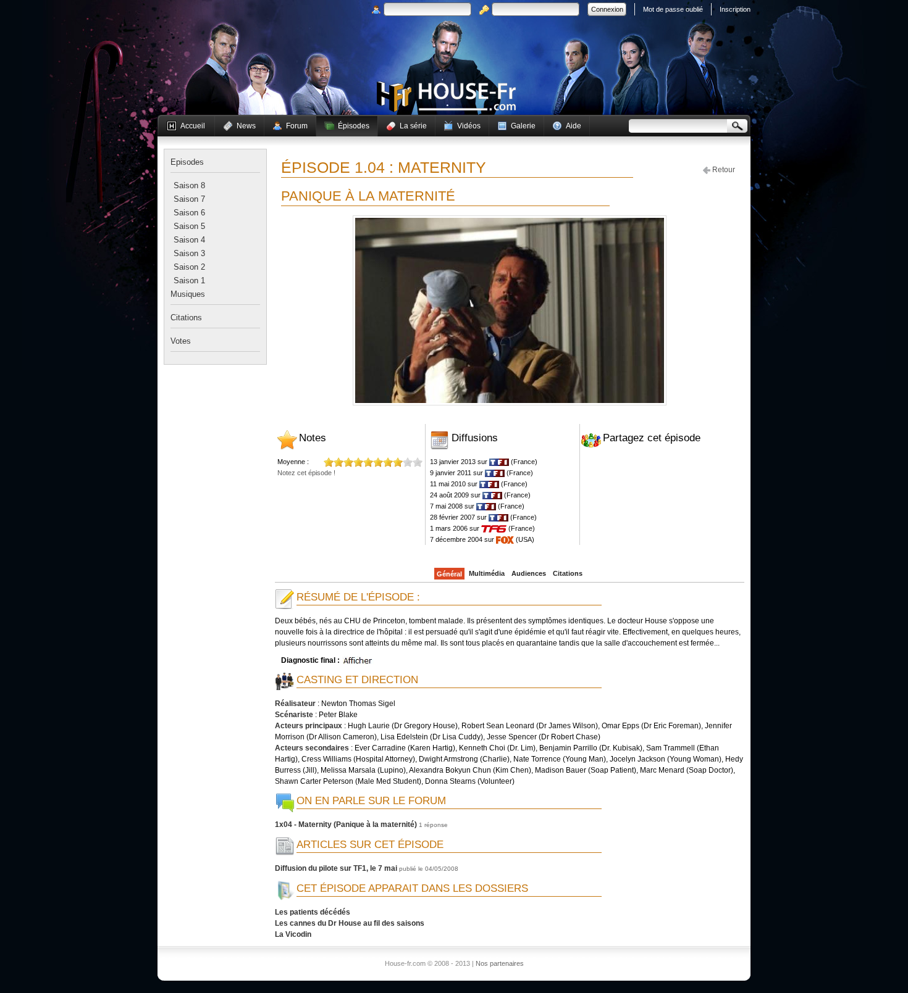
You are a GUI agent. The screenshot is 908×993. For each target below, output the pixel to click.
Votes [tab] (180, 341)
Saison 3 (189, 253)
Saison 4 (189, 239)
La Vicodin (293, 934)
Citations (567, 573)
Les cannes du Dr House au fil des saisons (349, 923)
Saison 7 (189, 199)
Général (449, 574)
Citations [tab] (186, 317)
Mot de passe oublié (673, 9)
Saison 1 (189, 280)
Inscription (735, 9)
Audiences (528, 573)
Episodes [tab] (187, 162)
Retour (722, 169)
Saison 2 (189, 267)
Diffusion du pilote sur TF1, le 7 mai (336, 868)
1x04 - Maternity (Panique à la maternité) (346, 824)
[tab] (189, 185)
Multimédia (487, 573)
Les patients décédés (312, 912)
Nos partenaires (500, 963)
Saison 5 (189, 226)
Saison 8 (189, 185)
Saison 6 (189, 212)
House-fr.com (446, 96)
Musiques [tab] (187, 294)
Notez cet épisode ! (306, 472)
